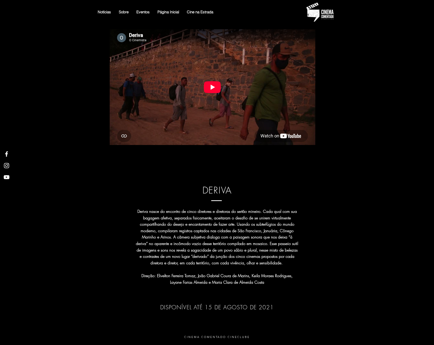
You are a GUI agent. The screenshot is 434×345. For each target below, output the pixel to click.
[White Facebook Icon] (6, 154)
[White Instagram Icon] (6, 165)
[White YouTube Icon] (6, 177)
